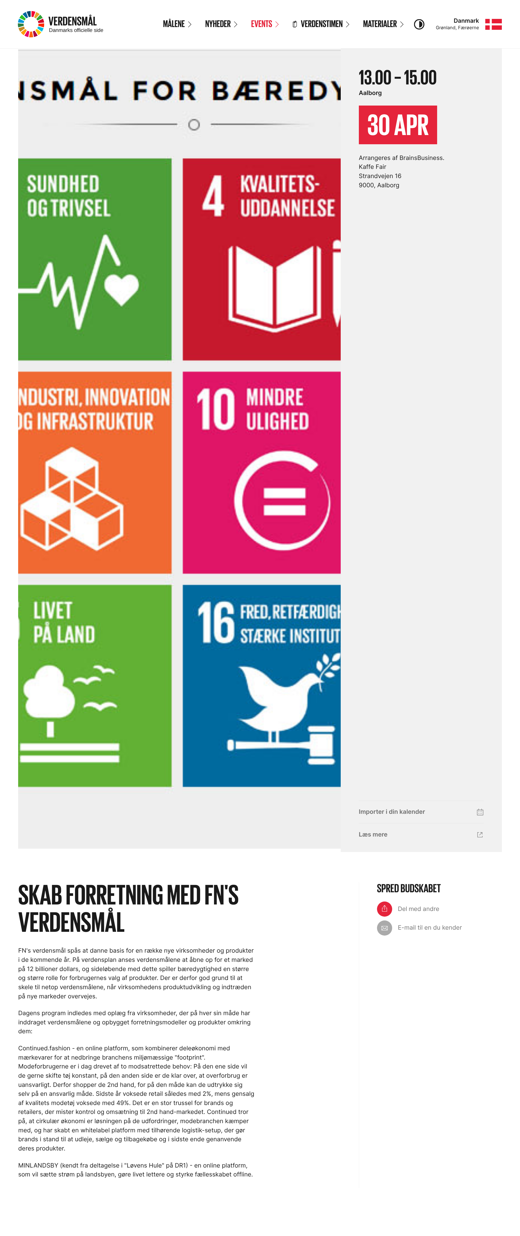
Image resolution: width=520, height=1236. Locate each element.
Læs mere (373, 834)
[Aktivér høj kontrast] (419, 24)
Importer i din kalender (392, 811)
